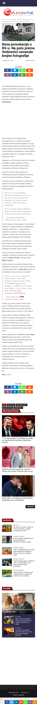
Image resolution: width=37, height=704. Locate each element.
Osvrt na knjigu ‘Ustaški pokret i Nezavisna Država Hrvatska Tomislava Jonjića (23, 540)
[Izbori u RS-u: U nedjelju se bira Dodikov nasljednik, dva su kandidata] (18, 486)
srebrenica (18, 407)
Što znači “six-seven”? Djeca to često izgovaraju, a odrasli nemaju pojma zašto (23, 529)
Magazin (15, 525)
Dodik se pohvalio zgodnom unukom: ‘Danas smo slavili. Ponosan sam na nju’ (17, 470)
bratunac (11, 404)
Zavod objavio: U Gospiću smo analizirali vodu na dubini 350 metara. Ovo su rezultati (23, 574)
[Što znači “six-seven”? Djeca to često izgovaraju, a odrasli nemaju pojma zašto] (7, 528)
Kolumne (18, 616)
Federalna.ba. (6, 102)
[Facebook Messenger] (14, 70)
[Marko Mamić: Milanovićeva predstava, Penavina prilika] (18, 603)
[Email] (22, 75)
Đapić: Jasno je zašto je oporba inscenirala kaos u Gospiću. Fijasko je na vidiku (23, 621)
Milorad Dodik (21, 404)
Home (3, 19)
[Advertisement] (18, 120)
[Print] (29, 75)
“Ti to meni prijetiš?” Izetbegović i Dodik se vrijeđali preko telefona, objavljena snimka (17, 440)
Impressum (24, 692)
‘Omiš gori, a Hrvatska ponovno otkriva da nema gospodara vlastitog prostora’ (23, 632)
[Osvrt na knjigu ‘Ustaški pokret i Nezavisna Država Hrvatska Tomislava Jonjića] (7, 539)
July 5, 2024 (21, 220)
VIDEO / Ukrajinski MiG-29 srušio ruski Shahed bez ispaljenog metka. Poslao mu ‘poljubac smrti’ (23, 552)
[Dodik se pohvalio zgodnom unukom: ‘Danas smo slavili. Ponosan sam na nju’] (18, 457)
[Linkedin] (14, 75)
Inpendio (21, 695)
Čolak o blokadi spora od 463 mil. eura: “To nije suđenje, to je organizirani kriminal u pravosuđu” (24, 563)
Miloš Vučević (7, 407)
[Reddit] (29, 70)
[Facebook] (7, 70)
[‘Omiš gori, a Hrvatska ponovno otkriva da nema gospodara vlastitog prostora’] (9, 631)
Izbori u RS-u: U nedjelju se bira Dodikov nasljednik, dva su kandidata (17, 499)
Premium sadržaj (11, 19)
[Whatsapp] (22, 70)
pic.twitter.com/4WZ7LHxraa (14, 293)
